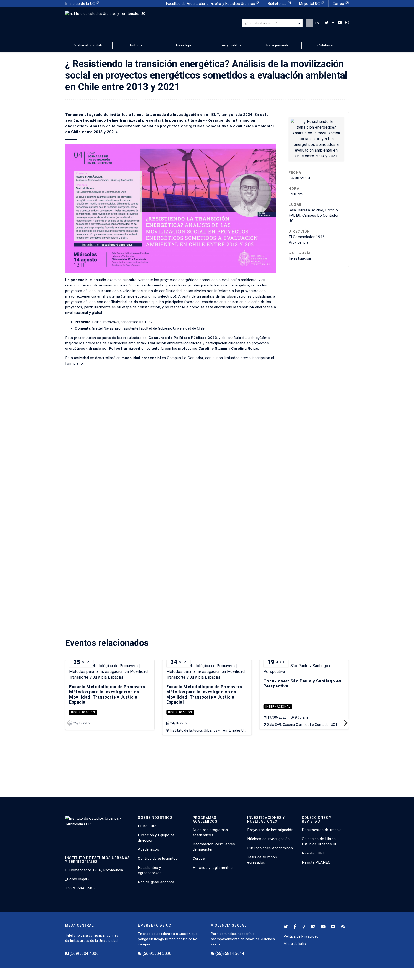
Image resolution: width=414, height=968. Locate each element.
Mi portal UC (312, 3)
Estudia (136, 45)
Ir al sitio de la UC (82, 3)
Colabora (325, 45)
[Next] (345, 722)
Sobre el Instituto (89, 45)
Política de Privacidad (301, 936)
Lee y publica (230, 45)
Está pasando (277, 45)
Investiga (183, 45)
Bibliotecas (279, 3)
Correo (341, 3)
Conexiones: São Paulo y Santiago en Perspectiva (302, 683)
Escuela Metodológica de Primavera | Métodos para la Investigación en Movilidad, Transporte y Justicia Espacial (108, 694)
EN (317, 23)
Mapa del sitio (295, 943)
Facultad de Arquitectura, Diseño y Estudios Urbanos (213, 3)
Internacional (277, 706)
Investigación (83, 712)
